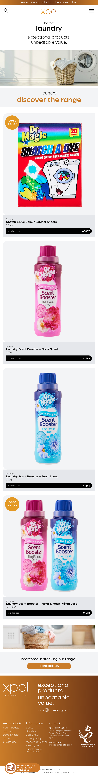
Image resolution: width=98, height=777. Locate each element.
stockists (31, 731)
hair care (8, 731)
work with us (33, 734)
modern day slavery (37, 741)
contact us (49, 665)
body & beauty (11, 727)
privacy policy (33, 738)
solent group (33, 745)
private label (10, 741)
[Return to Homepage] (49, 12)
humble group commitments (34, 750)
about (29, 727)
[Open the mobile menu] (92, 11)
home (6, 738)
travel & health (11, 734)
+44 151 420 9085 (56, 742)
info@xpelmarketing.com (60, 744)
